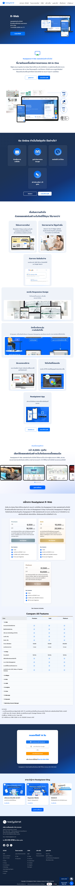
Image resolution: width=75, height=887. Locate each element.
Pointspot (29, 867)
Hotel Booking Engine (8, 869)
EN (56, 884)
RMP (4, 853)
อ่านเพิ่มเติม (6, 803)
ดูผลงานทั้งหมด (37, 487)
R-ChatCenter (30, 860)
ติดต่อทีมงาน (31, 429)
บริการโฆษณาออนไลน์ (20, 853)
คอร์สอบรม (38, 853)
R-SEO (4, 873)
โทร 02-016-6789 (43, 759)
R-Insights (29, 865)
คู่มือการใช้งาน (49, 855)
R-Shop (5, 862)
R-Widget (5, 871)
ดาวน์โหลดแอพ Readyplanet (52, 858)
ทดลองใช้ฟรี (18, 33)
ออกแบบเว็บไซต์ (6, 855)
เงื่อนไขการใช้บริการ (21, 884)
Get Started (23, 540)
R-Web (4, 860)
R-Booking (5, 867)
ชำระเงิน (48, 853)
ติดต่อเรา (30, 193)
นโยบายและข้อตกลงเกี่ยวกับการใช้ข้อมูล (36, 884)
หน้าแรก (22, 3)
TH (50, 884)
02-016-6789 (10, 840)
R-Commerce (6, 865)
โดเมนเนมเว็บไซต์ (40, 855)
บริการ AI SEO (6, 858)
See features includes (37, 608)
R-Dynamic (18, 858)
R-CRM (29, 856)
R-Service (29, 858)
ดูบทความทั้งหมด (37, 809)
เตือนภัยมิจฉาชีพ (49, 860)
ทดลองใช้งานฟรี (44, 77)
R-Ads (16, 856)
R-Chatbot (29, 862)
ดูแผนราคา (31, 77)
